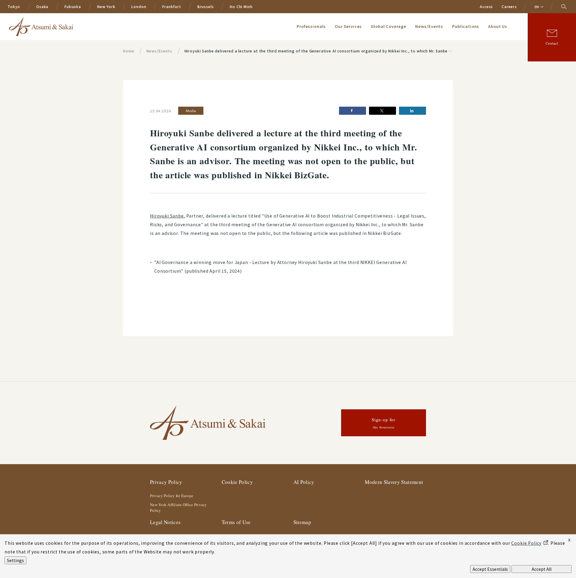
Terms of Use (236, 522)
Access (486, 6)
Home (128, 50)
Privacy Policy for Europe (172, 495)
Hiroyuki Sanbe (167, 216)
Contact (552, 43)
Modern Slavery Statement (394, 482)
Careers (509, 6)
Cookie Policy (237, 482)
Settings (15, 560)
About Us (497, 26)
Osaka (42, 6)
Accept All (541, 569)
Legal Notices (165, 522)
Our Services (348, 26)
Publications (465, 26)
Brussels (205, 6)
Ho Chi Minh (241, 6)
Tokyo (14, 6)
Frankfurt (171, 6)
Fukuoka (72, 6)
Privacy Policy (166, 482)
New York (106, 6)
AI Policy (303, 482)
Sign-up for (383, 422)
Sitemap (302, 522)
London (138, 6)
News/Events (429, 26)
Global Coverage (388, 26)
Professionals (311, 26)
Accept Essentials (490, 569)
